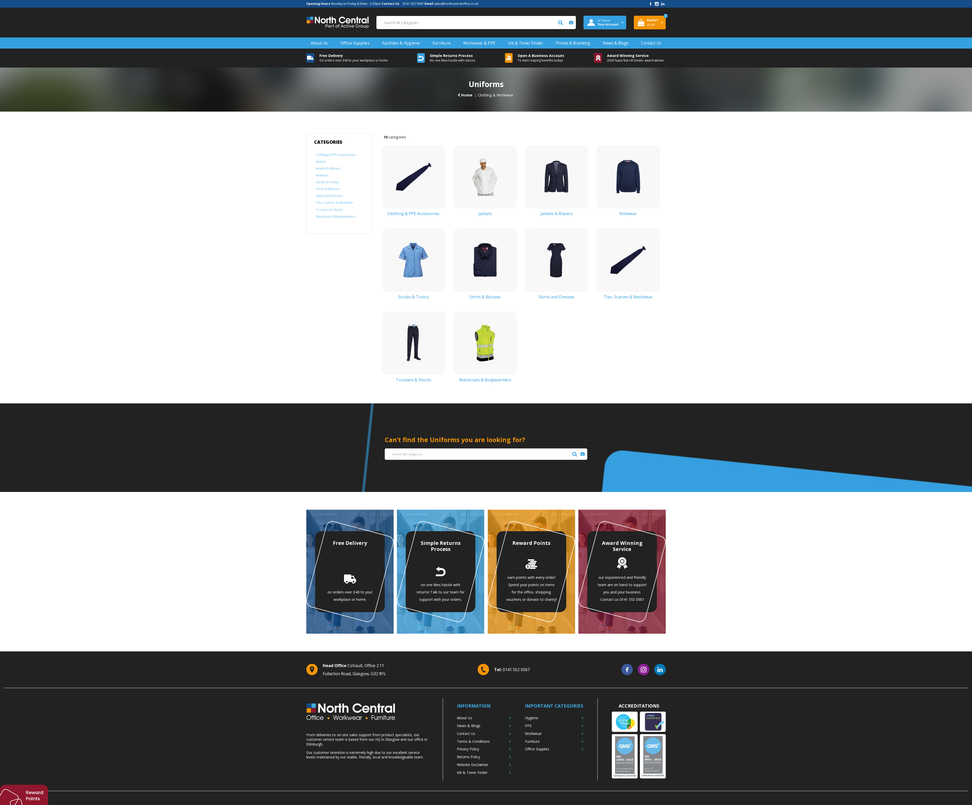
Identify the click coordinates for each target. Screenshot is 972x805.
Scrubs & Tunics (327, 182)
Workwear (533, 733)
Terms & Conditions (473, 741)
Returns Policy (468, 756)
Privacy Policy (468, 749)
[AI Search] (571, 22)
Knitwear (322, 175)
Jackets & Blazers (328, 168)
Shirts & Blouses (328, 189)
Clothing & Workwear (495, 95)
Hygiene (531, 717)
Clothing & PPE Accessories (335, 155)
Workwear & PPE (479, 43)
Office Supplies (355, 43)
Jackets (321, 161)
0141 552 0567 (413, 4)
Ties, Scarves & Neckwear (334, 202)
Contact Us (651, 43)
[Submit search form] (560, 22)
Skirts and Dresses (329, 196)
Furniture (442, 43)
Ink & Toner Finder (525, 43)
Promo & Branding (573, 43)
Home (466, 95)
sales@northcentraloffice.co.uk (456, 4)
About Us (319, 43)
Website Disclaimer (472, 764)
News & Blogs (616, 43)
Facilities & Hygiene (401, 43)
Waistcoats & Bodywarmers (335, 216)
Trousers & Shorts (329, 210)
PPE (528, 725)
